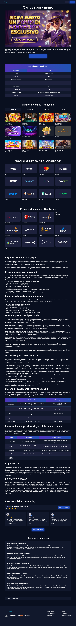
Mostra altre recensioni (38, 529)
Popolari (12, 109)
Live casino (28, 109)
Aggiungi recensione (63, 507)
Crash (45, 109)
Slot (62, 109)
